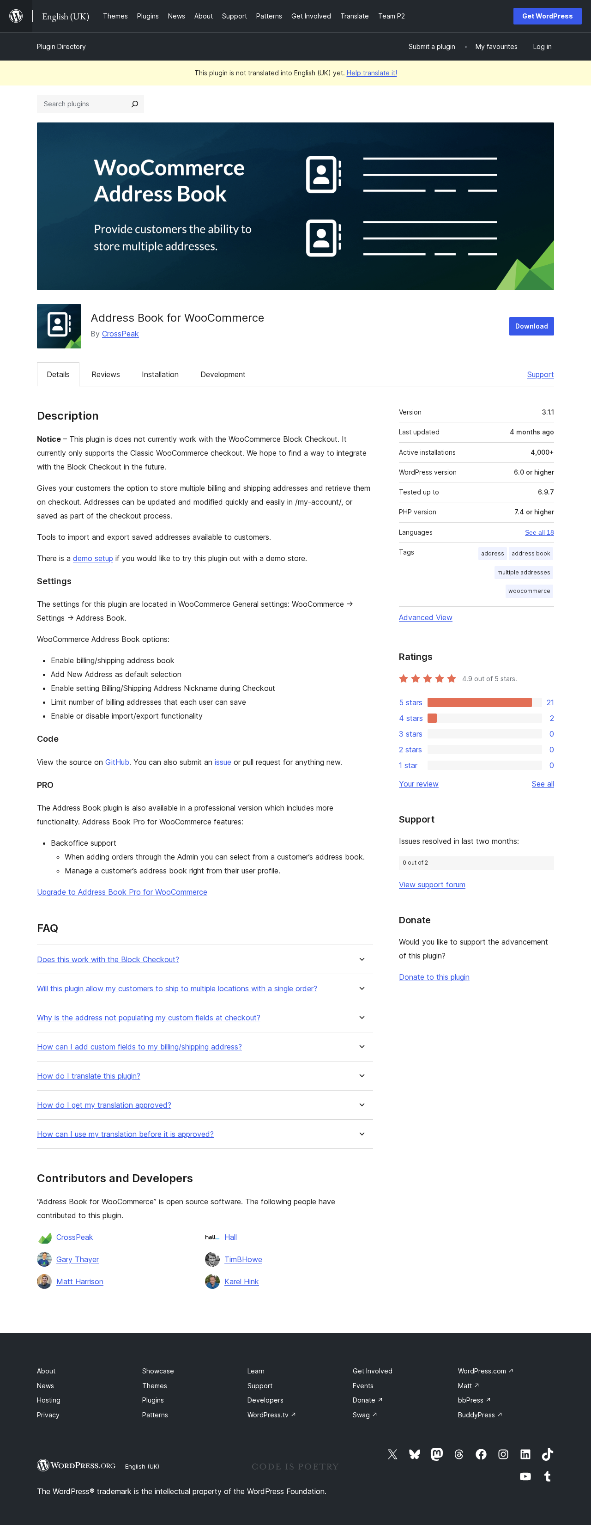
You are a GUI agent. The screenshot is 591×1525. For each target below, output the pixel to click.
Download (531, 326)
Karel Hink (241, 1281)
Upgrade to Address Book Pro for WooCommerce (122, 892)
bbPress (474, 1400)
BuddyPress (480, 1415)
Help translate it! (372, 73)
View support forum (432, 884)
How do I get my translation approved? (104, 1105)
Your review (419, 783)
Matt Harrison (79, 1281)
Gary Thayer (77, 1259)
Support (540, 374)
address (492, 553)
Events (363, 1386)
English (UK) (142, 1466)
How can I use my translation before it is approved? (125, 1134)
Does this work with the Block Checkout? (108, 959)
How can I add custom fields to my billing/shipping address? (139, 1047)
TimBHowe (243, 1259)
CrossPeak (120, 333)
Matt (469, 1386)
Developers (265, 1400)
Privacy (48, 1415)
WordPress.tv (271, 1415)
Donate (368, 1400)
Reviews (105, 374)
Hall (230, 1237)
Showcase (158, 1371)
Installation (160, 374)
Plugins (153, 1400)
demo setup (93, 558)
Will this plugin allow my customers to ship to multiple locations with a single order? (177, 988)
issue (223, 762)
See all (543, 783)
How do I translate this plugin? (88, 1076)
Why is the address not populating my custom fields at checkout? (148, 1017)
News (45, 1386)
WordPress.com (486, 1371)
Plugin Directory (61, 46)
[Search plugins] (135, 104)
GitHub (117, 762)
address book (531, 553)
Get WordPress (547, 16)
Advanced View (425, 617)
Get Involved (372, 1371)
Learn (256, 1371)
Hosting (48, 1400)
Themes (154, 1386)
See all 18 (539, 532)
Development (223, 374)
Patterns (155, 1415)
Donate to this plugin (434, 977)
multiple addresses (523, 572)
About (46, 1371)
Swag (365, 1415)
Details (58, 374)
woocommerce (529, 590)
